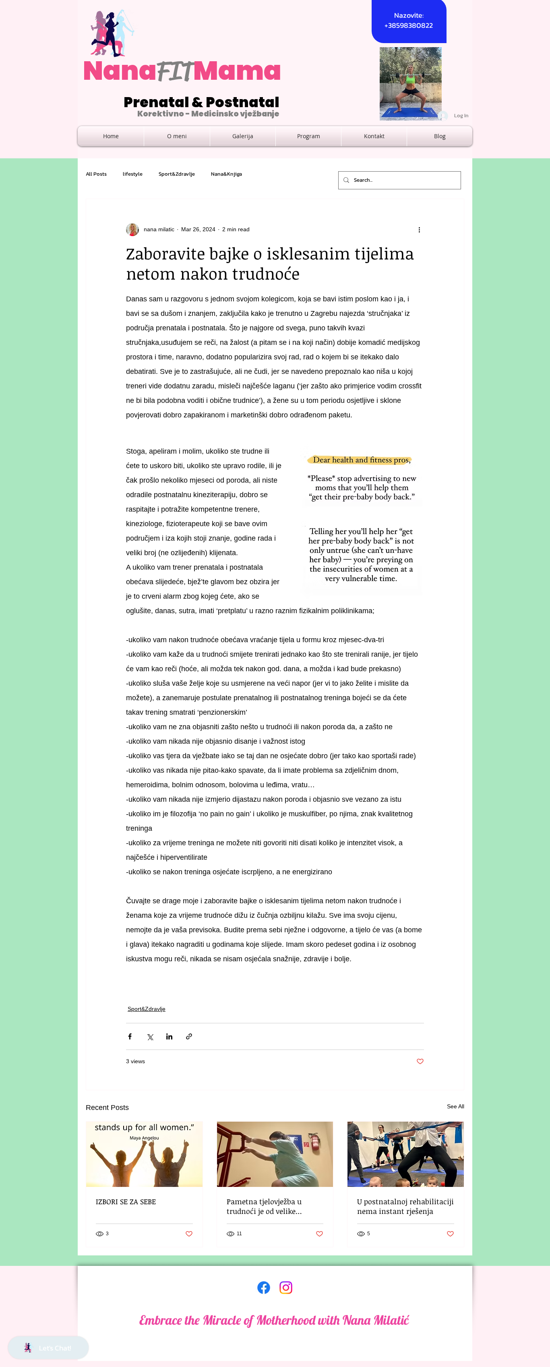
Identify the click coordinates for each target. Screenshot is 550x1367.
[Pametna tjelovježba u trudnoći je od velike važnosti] (275, 1154)
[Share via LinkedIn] (169, 1036)
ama (249, 70)
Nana (120, 70)
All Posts (96, 174)
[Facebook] (263, 1287)
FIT (175, 71)
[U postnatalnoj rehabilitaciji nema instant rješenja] (405, 1154)
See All (455, 1106)
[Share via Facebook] (130, 1036)
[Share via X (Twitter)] (149, 1036)
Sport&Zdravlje (177, 174)
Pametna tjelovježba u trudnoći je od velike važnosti (264, 1206)
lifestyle (133, 174)
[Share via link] (189, 1036)
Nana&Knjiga (226, 174)
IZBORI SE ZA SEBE (126, 1201)
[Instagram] (285, 1287)
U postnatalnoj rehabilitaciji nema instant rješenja (405, 1206)
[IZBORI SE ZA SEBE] (144, 1154)
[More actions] (419, 229)
